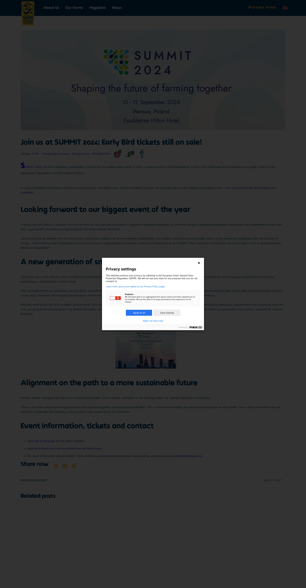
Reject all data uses (153, 321)
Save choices (167, 312)
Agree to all (139, 312)
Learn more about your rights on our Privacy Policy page (135, 286)
